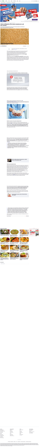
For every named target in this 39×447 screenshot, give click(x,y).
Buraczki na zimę (11, 434)
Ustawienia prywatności (28, 441)
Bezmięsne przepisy (1, 430)
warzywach (8, 141)
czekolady (14, 174)
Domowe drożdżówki (21, 434)
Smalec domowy (1, 434)
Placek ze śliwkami (21, 432)
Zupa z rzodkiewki (30, 430)
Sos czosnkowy (1, 436)
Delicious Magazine (13, 2)
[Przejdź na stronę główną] (1, 1)
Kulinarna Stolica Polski (3, 2)
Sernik (20, 430)
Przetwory (11, 430)
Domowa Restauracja (8, 2)
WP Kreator (15, 49)
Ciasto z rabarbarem (31, 432)
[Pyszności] (3, 1)
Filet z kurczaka (1, 432)
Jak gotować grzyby (11, 432)
